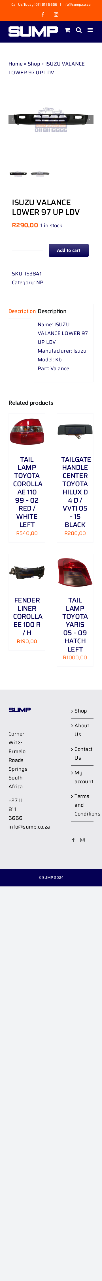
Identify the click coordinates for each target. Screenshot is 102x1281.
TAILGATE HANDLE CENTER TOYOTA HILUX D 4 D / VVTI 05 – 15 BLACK (76, 492)
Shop (34, 64)
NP (40, 282)
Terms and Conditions (83, 805)
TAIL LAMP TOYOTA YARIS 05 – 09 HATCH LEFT (75, 625)
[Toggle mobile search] (79, 30)
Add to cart (68, 250)
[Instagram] (82, 840)
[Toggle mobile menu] (91, 30)
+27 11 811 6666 (15, 809)
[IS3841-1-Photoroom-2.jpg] (51, 119)
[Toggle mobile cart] (67, 30)
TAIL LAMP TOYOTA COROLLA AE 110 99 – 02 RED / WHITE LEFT (27, 492)
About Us (82, 730)
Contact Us (83, 753)
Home (15, 64)
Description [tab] (19, 311)
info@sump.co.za (77, 4)
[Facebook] (73, 840)
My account (83, 777)
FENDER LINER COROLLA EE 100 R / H (27, 616)
